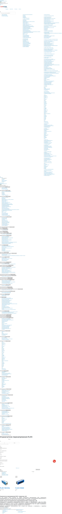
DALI (44, 98)
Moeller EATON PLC (46, 123)
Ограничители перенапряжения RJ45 (48, 169)
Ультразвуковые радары (26, 36)
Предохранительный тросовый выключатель (49, 23)
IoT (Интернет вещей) (47, 144)
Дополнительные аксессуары (48, 159)
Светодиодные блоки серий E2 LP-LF (48, 84)
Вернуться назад (8, 190)
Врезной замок (4, 198)
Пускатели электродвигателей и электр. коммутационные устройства (31, 31)
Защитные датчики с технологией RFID (6, 239)
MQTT (45, 136)
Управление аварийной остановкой (48, 24)
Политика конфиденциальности (22, 511)
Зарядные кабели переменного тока (48, 47)
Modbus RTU (45, 111)
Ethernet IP (45, 133)
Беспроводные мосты (47, 89)
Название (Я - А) (4, 473)
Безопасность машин (4, 15)
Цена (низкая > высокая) (5, 474)
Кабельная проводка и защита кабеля (48, 48)
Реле (2, 211)
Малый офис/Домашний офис (47, 170)
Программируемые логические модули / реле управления (51, 73)
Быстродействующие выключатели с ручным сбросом (51, 40)
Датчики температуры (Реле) (47, 60)
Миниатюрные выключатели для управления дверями (50, 45)
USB (44, 138)
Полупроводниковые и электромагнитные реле (50, 72)
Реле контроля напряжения (47, 67)
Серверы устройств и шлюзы (47, 52)
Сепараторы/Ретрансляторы (26, 45)
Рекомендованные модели (47, 143)
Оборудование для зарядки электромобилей (28, 26)
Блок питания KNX (46, 91)
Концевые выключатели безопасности (49, 21)
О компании (4, 510)
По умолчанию (4, 472)
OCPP (45, 114)
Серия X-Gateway (46, 122)
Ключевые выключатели (47, 20)
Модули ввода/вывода (26, 41)
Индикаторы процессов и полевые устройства (29, 21)
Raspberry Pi (45, 152)
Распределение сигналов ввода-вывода (28, 32)
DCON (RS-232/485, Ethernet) (47, 131)
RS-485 (45, 118)
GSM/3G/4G (45, 86)
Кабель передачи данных (47, 37)
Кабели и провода (25, 22)
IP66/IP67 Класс (46, 139)
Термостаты (45, 150)
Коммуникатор (46, 121)
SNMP (45, 119)
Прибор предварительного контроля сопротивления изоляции (9, 303)
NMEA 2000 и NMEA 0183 (47, 113)
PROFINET (45, 116)
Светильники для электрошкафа (6, 282)
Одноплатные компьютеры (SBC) (48, 154)
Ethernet (45, 102)
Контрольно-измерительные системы (49, 125)
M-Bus (45, 109)
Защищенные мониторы (5, 413)
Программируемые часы (47, 126)
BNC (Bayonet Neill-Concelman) (48, 162)
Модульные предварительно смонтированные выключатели (51, 22)
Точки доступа (3, 335)
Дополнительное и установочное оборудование (8, 246)
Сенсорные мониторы (25, 44)
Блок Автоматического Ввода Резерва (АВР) (49, 59)
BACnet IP (45, 95)
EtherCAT (45, 132)
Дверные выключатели (47, 42)
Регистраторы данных (4, 375)
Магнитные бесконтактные (5, 241)
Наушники (24, 16)
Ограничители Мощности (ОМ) (48, 63)
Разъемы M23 (3, 249)
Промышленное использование (48, 142)
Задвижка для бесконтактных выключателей (49, 18)
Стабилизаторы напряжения (47, 93)
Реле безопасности (46, 66)
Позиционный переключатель (26, 27)
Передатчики (24, 17)
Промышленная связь (25, 29)
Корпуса (45, 80)
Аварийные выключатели (26, 19)
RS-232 (45, 117)
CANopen (45, 130)
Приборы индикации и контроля (48, 65)
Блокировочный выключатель (5, 236)
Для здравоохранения (47, 158)
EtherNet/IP (45, 103)
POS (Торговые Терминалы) (5, 391)
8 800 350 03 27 (2, 0)
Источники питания (25, 39)
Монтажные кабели (4, 260)
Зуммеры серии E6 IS (46, 77)
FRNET (2, 383)
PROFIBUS (3, 421)
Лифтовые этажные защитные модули (49, 44)
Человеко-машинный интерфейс (27, 37)
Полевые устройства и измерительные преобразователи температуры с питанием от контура (13, 255)
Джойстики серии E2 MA (47, 76)
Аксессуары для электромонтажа (48, 25)
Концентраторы (46, 148)
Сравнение (1, 177)
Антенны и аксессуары (47, 88)
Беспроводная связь (25, 38)
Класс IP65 (45, 160)
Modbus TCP (45, 135)
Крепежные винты (4, 247)
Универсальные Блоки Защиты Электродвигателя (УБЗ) (51, 70)
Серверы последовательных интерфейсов (7, 429)
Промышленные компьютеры (5, 222)
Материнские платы (46, 153)
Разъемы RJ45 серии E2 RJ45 (5, 327)
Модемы (3, 426)
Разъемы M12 (46, 28)
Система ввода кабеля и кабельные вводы (49, 51)
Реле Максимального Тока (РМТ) (48, 68)
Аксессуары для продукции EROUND (48, 75)
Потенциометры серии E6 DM (47, 82)
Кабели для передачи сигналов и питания (7, 258)
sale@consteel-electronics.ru (3, 183)
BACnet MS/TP (46, 96)
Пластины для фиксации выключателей (49, 27)
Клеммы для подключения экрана (48, 49)
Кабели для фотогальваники (47, 36)
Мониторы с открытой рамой (47, 161)
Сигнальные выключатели (47, 46)
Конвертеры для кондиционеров (48, 147)
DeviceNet (3, 346)
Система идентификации (26, 35)
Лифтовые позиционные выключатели (49, 43)
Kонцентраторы (46, 145)
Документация (4, 511)
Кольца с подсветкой (46, 79)
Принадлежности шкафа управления (6, 206)
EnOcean (45, 101)
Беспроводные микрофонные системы (49, 15)
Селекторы (45, 85)
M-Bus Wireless (46, 166)
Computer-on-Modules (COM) (47, 151)
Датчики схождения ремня (47, 17)
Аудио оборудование (4, 14)
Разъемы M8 (45, 29)
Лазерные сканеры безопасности (27, 24)
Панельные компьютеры (26, 42)
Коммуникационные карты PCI (48, 146)
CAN (44, 163)
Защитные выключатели (5, 238)
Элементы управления (26, 46)
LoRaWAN (45, 108)
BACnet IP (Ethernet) (4, 378)
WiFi (44, 87)
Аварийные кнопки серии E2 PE (48, 74)
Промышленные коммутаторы (48, 172)
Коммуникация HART (46, 32)
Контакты (4, 512)
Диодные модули (4, 295)
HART (44, 104)
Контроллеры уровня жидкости (48, 62)
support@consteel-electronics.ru (19, 509)
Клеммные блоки (25, 23)
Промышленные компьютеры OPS (48, 156)
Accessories (45, 128)
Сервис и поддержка (4, 180)
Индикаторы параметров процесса (48, 31)
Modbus (45, 110)
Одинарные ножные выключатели (48, 81)
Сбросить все (37, 469)
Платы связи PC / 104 (46, 149)
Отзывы (3, 179)
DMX (44, 100)
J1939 (45, 106)
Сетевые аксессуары (46, 175)
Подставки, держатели (47, 14)
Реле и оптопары (25, 34)
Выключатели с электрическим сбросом (7, 268)
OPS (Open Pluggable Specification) (48, 140)
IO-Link (45, 105)
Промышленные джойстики (26, 30)
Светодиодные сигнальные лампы (48, 30)
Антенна (24, 15)
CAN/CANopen (46, 97)
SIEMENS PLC (45, 124)
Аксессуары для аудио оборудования (27, 14)
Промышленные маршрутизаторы (48, 173)
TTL (2, 367)
